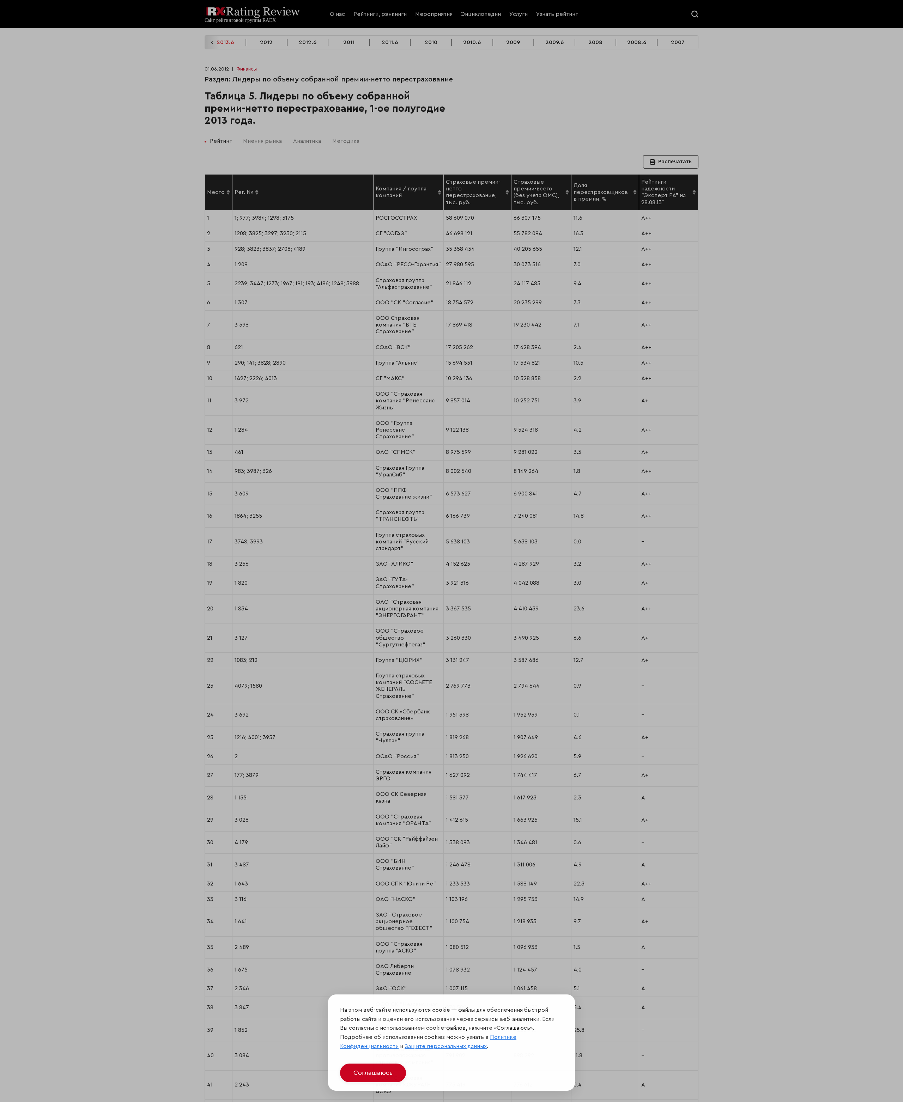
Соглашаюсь (373, 1073)
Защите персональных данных (446, 1046)
